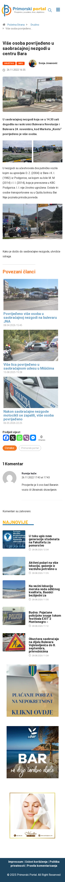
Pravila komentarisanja (42, 865)
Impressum (15, 861)
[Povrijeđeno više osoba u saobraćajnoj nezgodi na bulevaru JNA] (30, 294)
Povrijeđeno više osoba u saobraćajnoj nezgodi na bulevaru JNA (30, 317)
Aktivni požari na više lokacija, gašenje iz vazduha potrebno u (43, 566)
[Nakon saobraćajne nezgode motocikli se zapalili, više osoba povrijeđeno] (30, 392)
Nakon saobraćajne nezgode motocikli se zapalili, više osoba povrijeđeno (28, 415)
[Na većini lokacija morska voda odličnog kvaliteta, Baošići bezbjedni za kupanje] (14, 589)
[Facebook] (6, 438)
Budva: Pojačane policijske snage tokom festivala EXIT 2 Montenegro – (45, 617)
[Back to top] (57, 852)
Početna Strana (16, 24)
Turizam (33, 582)
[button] (49, 10)
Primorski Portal (27, 874)
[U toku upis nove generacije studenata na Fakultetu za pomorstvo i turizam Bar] (14, 539)
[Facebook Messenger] (33, 438)
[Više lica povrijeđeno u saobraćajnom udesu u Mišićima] (30, 345)
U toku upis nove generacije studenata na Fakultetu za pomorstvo (44, 540)
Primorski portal (30, 448)
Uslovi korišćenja (36, 861)
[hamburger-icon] (58, 10)
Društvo (35, 24)
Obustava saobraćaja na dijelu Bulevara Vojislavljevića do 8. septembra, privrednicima (44, 645)
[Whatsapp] (19, 438)
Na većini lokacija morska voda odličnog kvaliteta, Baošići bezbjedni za (44, 590)
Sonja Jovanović (48, 63)
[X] (13, 438)
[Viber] (26, 438)
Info (20, 63)
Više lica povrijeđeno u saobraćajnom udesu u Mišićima (28, 366)
